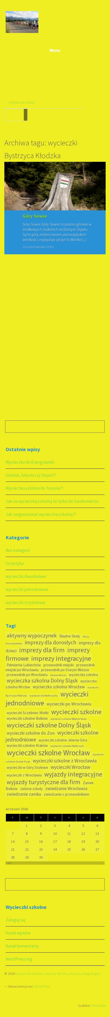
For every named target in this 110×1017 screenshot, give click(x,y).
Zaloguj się (15, 920)
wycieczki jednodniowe (27, 589)
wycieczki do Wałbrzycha (43, 695)
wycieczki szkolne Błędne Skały (68, 719)
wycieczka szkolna (83, 674)
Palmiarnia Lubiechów (24, 664)
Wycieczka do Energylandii (30, 462)
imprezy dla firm (42, 650)
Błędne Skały (69, 636)
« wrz (9, 863)
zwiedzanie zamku (24, 794)
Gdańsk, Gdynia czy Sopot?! (31, 475)
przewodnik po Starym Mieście (65, 669)
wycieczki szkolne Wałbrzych (67, 746)
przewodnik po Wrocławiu (27, 674)
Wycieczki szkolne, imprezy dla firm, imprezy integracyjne (58, 973)
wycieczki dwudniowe (26, 576)
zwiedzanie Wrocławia (66, 788)
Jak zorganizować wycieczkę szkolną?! (41, 514)
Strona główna (21, 102)
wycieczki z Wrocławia (24, 775)
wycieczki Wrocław (70, 767)
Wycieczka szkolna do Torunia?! (34, 488)
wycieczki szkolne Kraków (27, 745)
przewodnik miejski (58, 664)
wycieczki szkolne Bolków (27, 718)
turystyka (15, 563)
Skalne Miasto (58, 675)
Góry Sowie (35, 216)
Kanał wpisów (18, 933)
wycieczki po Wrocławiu (69, 704)
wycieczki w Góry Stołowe (27, 767)
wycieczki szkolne (76, 711)
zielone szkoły (31, 788)
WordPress (42, 986)
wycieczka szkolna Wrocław (59, 687)
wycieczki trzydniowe (25, 602)
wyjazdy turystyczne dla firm (43, 782)
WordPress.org (19, 959)
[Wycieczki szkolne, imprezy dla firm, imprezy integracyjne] (22, 32)
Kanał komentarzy (22, 946)
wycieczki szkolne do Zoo (31, 733)
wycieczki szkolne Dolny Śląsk (49, 725)
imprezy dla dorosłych (50, 642)
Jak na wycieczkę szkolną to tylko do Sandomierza (52, 501)
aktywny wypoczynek (32, 635)
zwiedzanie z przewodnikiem (66, 794)
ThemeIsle (98, 1005)
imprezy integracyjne (61, 658)
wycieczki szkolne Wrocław (48, 752)
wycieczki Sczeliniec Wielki (28, 712)
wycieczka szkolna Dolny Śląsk (42, 680)
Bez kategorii (18, 550)
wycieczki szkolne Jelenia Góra (63, 740)
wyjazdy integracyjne (73, 774)
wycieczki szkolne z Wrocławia (65, 760)
